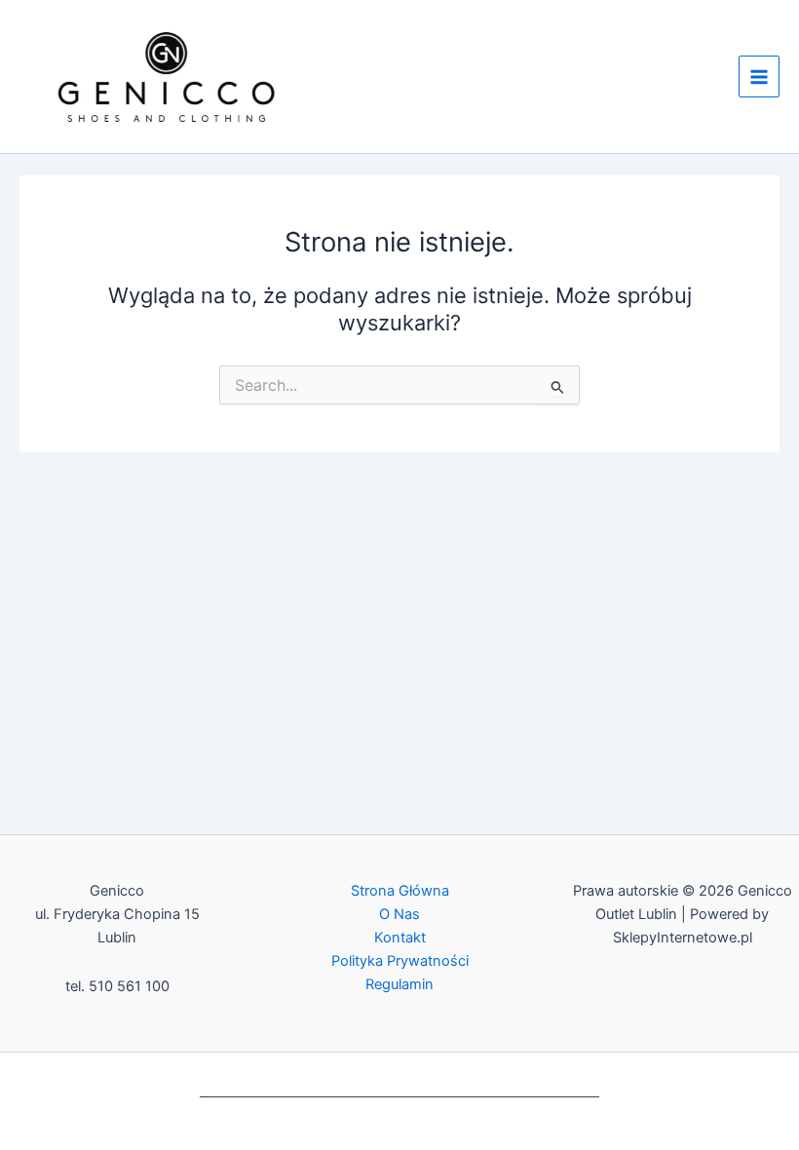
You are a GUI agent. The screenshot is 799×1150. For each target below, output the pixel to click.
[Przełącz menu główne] (759, 76)
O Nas (399, 914)
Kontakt (400, 937)
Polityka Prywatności (400, 961)
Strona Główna (400, 891)
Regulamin (399, 984)
